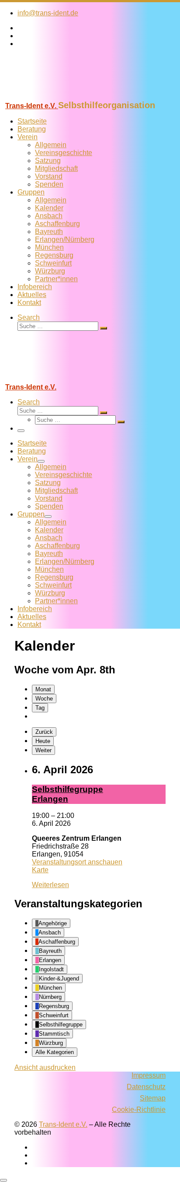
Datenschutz (146, 1086)
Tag (40, 707)
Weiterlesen (50, 884)
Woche (44, 698)
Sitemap (153, 1098)
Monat (43, 689)
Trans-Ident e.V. (63, 1124)
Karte (40, 870)
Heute (42, 741)
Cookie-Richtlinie (139, 1109)
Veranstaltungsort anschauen (77, 862)
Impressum (149, 1075)
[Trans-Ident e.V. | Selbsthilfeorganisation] (54, 96)
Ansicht (45, 1067)
